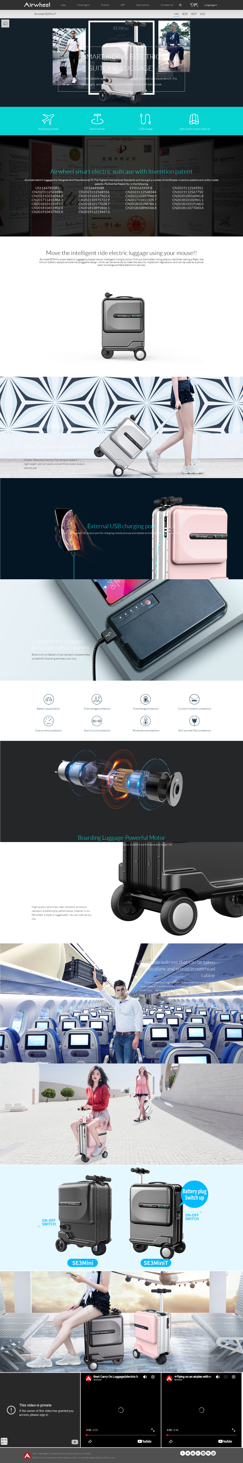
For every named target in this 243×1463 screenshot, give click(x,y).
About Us (78, 1453)
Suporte (61, 1453)
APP (123, 5)
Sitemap (69, 1453)
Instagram (203, 1453)
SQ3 (202, 14)
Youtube (192, 1453)
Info (176, 14)
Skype (208, 1453)
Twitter (187, 1453)
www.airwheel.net (46, 1458)
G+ (198, 1453)
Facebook (182, 1453)
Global (213, 1453)
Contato (86, 1453)
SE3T (194, 14)
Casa (63, 5)
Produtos (53, 1453)
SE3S (185, 14)
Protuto (105, 5)
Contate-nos (167, 5)
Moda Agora (43, 1453)
